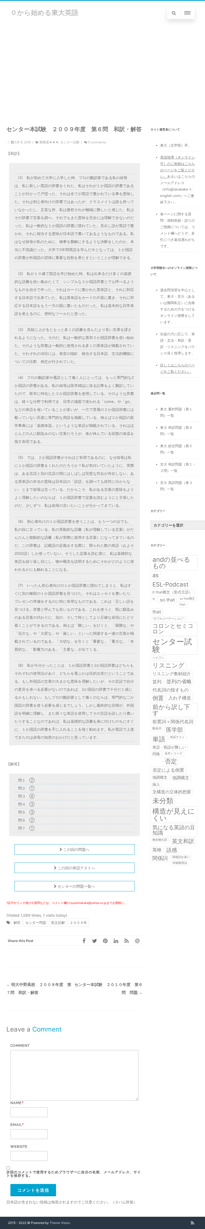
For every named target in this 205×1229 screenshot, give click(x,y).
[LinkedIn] (116, 940)
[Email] (137, 940)
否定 (171, 761)
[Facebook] (83, 940)
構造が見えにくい (173, 814)
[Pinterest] (105, 940)
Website (18, 1146)
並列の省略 (179, 681)
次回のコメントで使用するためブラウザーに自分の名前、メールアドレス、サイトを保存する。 (73, 1173)
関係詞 (160, 858)
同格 (156, 754)
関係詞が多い (181, 857)
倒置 (158, 698)
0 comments (97, 142)
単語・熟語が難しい (169, 747)
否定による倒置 (168, 770)
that (156, 611)
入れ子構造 (179, 698)
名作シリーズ (173, 753)
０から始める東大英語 (44, 13)
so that (167, 600)
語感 (171, 850)
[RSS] (126, 940)
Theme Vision (60, 1223)
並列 (156, 681)
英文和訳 (183, 841)
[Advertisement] (102, 65)
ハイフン (158, 658)
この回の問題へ (75, 849)
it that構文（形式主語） (172, 592)
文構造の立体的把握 (171, 791)
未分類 (162, 801)
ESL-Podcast (170, 584)
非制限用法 (179, 863)
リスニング (168, 665)
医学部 (174, 729)
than (183, 604)
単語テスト (177, 737)
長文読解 (58, 922)
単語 (158, 739)
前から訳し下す (171, 710)
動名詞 (156, 728)
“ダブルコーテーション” (168, 618)
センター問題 (35, 922)
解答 (17, 922)
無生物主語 (159, 840)
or (153, 598)
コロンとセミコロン (173, 628)
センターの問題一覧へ (76, 886)
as (155, 575)
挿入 (156, 784)
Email (16, 1124)
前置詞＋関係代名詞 (172, 721)
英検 (156, 849)
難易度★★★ (49, 142)
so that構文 (187, 598)
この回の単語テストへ (76, 868)
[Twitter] (94, 940)
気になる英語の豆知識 (173, 830)
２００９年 (78, 922)
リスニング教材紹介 (171, 673)
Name (16, 1103)
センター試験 (70, 142)
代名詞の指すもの (170, 690)
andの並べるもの (171, 562)
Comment (20, 1045)
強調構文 (159, 777)
